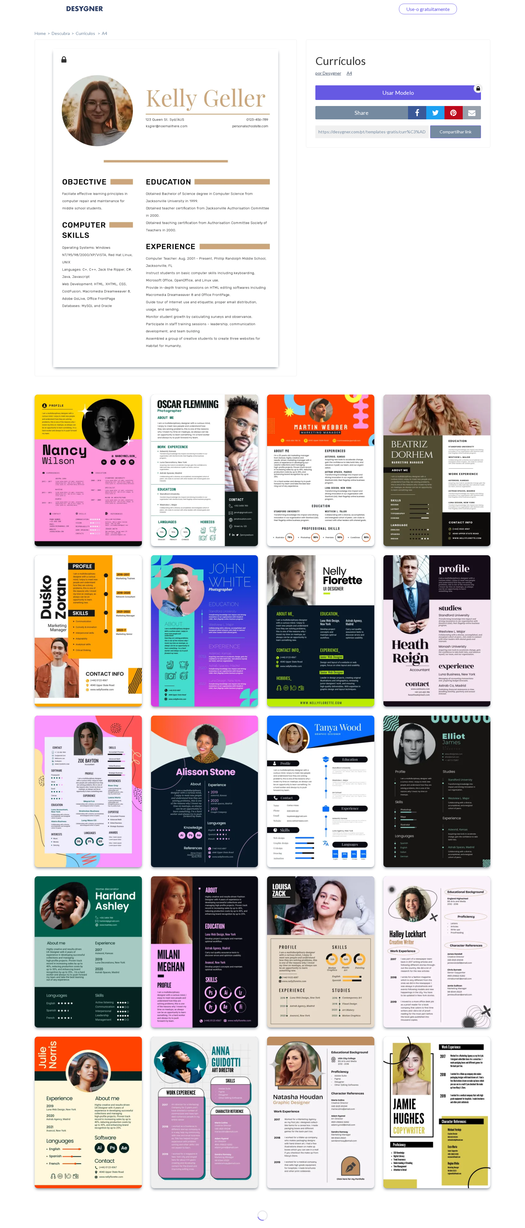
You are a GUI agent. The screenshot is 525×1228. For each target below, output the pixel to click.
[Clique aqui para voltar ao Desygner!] (85, 13)
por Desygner (328, 73)
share (362, 112)
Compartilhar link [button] (456, 131)
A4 (104, 33)
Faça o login (376, 9)
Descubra (61, 33)
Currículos (86, 33)
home (40, 33)
